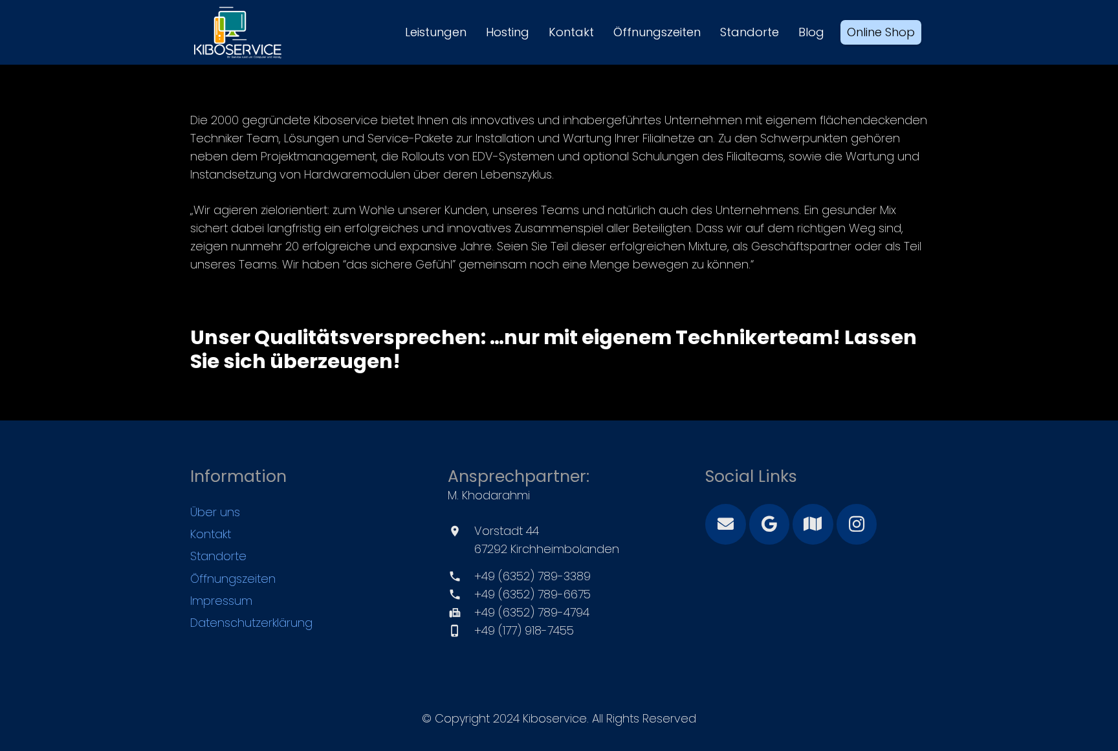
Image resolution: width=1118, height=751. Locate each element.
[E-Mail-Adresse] (725, 524)
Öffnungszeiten (233, 579)
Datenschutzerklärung (251, 623)
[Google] (769, 524)
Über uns (215, 512)
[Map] (813, 524)
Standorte (218, 556)
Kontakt (210, 534)
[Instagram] (857, 524)
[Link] (237, 32)
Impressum (221, 601)
